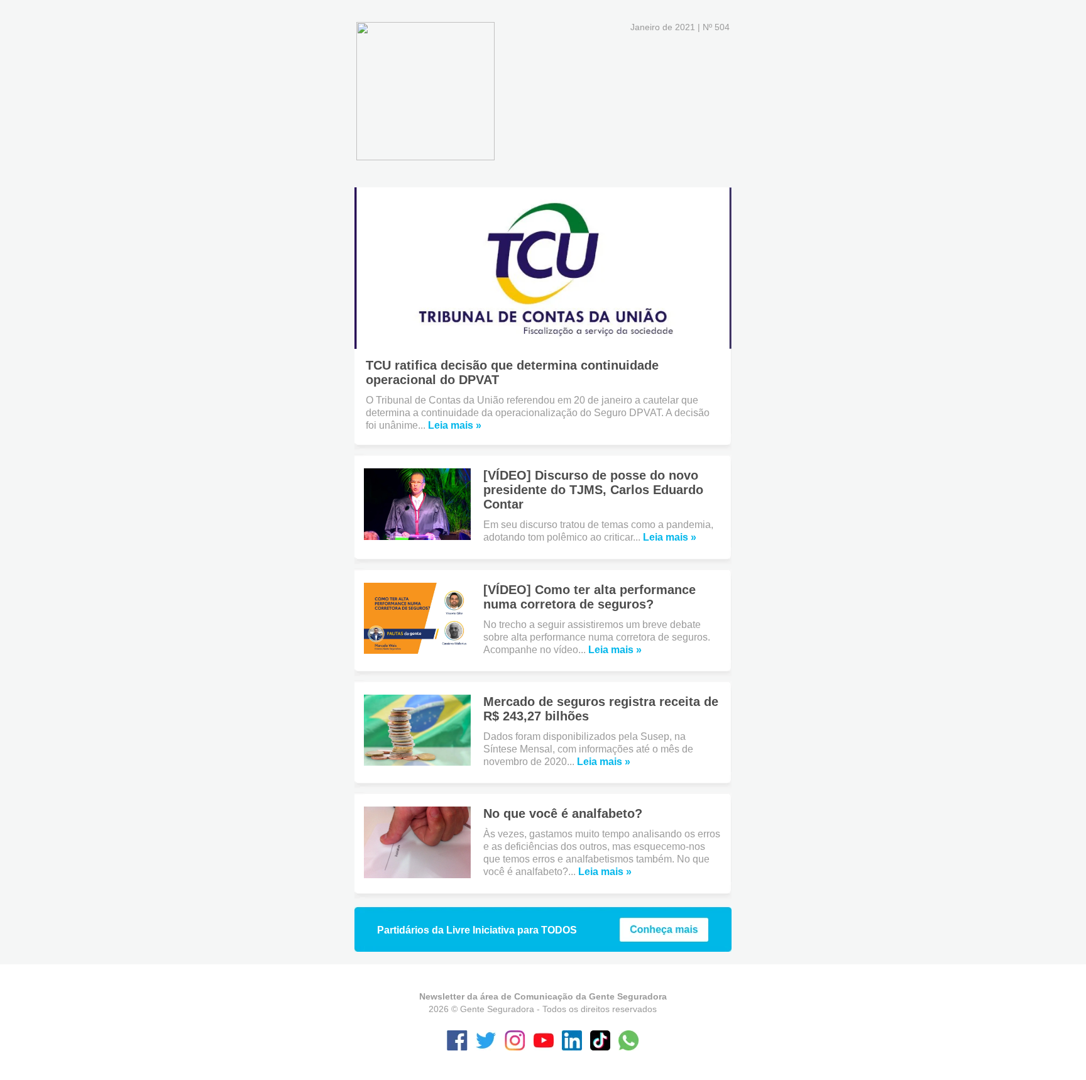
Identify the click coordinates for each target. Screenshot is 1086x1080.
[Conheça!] (664, 939)
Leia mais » (454, 425)
